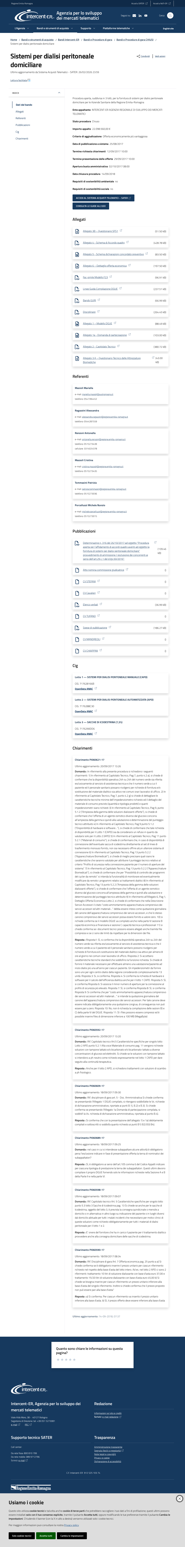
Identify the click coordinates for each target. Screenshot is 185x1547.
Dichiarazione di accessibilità (107, 1461)
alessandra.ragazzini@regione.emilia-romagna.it (105, 417)
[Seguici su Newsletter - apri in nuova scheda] (133, 15)
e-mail (14, 1424)
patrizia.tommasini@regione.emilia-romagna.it (104, 489)
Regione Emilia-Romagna (22, 3)
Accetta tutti (46, 1535)
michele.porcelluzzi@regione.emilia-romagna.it (104, 511)
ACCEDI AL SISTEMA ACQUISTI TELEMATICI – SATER (102, 198)
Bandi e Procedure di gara (98, 40)
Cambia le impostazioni (71, 1535)
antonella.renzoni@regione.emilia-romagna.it (104, 439)
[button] (170, 15)
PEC (27, 1424)
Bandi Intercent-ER (68, 40)
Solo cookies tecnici (21, 1535)
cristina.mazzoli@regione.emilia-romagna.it (102, 466)
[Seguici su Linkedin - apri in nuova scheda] (139, 15)
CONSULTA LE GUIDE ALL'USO (91, 206)
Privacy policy (71, 1525)
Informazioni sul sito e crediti (108, 1413)
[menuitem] (167, 29)
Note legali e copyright (105, 1454)
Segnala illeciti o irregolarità (107, 1450)
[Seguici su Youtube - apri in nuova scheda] (145, 15)
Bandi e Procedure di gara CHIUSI (134, 40)
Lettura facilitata (18, 80)
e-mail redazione (110, 1417)
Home (13, 40)
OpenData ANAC (84, 689)
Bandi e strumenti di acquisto (37, 40)
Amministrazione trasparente (108, 1447)
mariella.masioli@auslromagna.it (97, 394)
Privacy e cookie (102, 1458)
